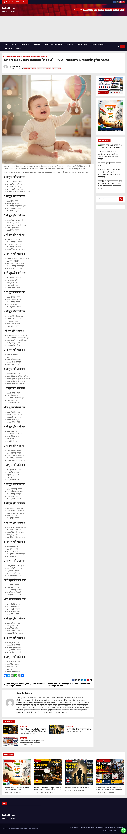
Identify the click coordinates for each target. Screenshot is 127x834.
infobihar (32, 733)
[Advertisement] (63, 29)
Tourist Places (82, 44)
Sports (18, 49)
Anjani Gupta (16, 66)
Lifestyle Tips (35, 56)
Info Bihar (8, 8)
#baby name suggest (30, 68)
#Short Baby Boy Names (44, 68)
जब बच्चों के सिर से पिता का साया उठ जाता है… (79, 729)
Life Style (70, 44)
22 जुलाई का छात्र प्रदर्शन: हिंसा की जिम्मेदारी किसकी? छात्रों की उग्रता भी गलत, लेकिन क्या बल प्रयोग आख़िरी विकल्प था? (109, 790)
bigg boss (115, 9)
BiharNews (108, 9)
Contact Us (8, 49)
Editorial (100, 761)
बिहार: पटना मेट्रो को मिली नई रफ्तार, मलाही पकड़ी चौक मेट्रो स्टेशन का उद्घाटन (32, 742)
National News (9, 761)
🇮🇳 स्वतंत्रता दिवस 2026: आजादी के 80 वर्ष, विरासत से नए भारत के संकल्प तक (16, 789)
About (14, 44)
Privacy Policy (24, 44)
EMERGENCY (37, 44)
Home (6, 44)
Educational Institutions (53, 44)
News (95, 9)
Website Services (98, 44)
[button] (119, 46)
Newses (27, 829)
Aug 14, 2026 (24, 733)
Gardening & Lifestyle (9, 56)
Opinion (107, 761)
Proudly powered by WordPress (11, 829)
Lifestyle (27, 56)
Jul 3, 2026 (24, 745)
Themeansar (35, 829)
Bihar (91, 9)
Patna (121, 9)
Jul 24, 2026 (102, 793)
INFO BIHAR (20, 56)
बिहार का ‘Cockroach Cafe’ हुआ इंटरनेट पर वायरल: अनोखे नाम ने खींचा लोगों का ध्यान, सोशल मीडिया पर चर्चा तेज (33, 731)
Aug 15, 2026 (9, 793)
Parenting (43, 56)
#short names (57, 68)
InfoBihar (85, 9)
